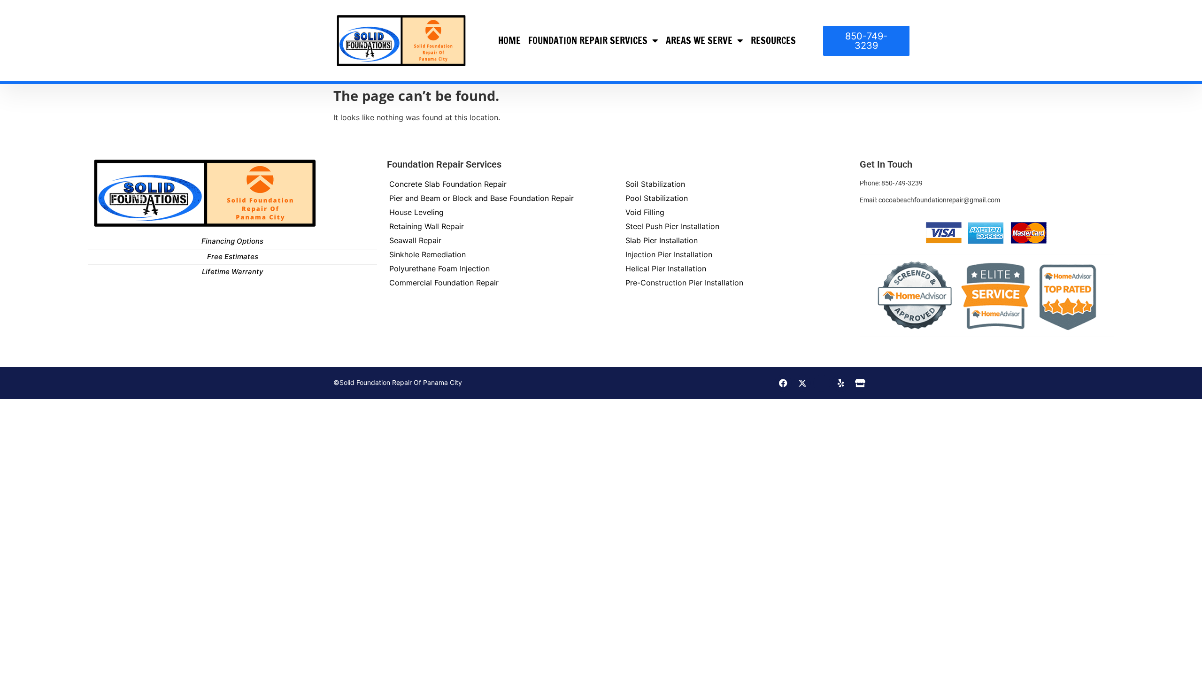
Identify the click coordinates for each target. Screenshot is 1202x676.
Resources (773, 40)
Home (509, 40)
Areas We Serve (699, 40)
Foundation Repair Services (587, 40)
